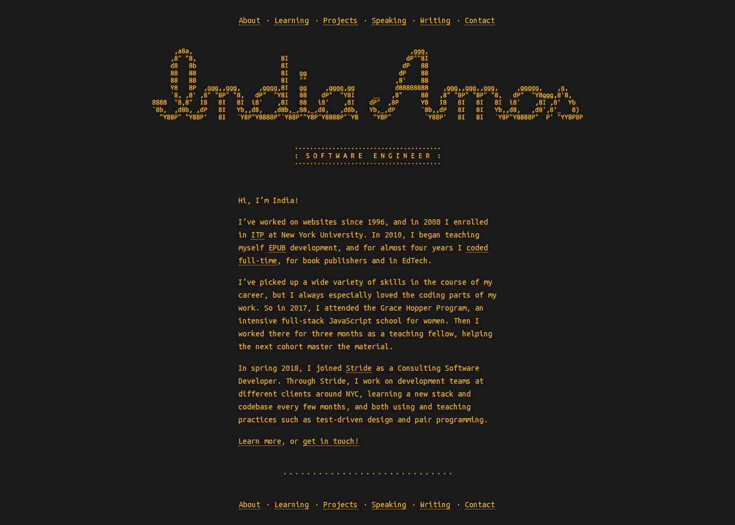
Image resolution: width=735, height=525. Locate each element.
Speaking (389, 20)
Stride (359, 368)
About (249, 20)
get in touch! (331, 441)
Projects (340, 20)
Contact (480, 20)
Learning (291, 20)
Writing (435, 20)
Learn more (259, 441)
